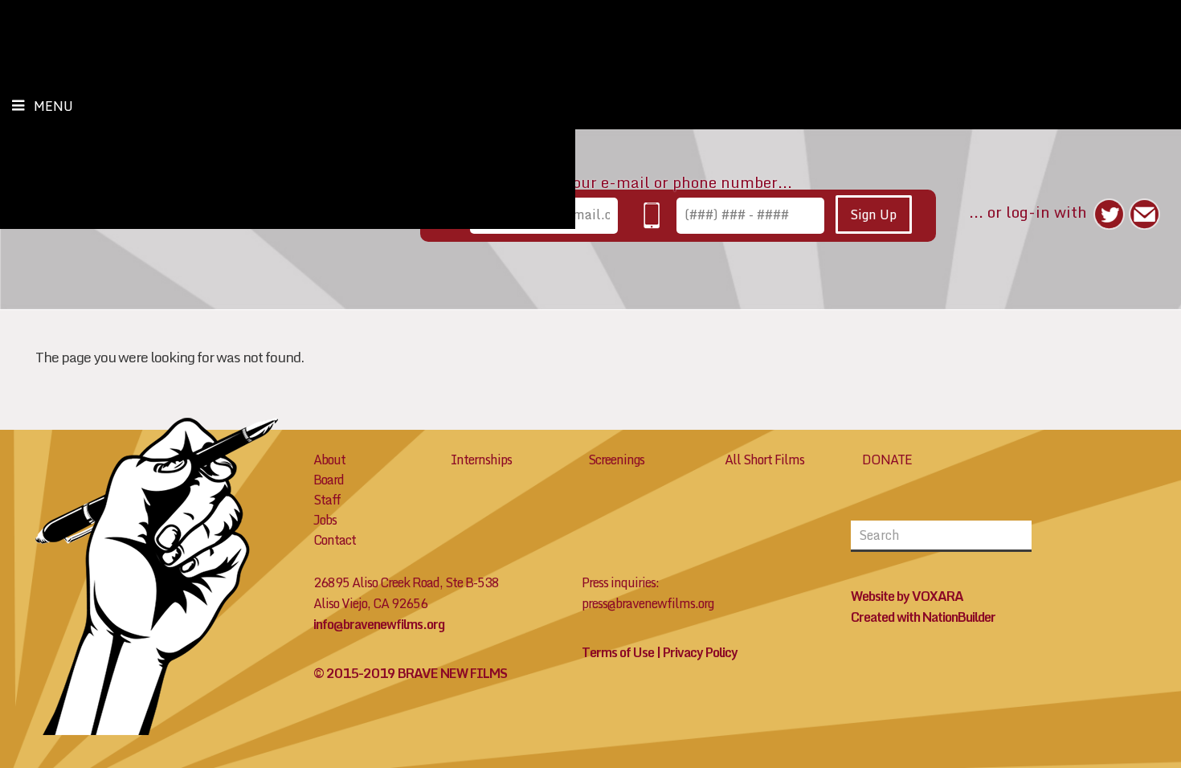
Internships (481, 459)
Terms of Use (618, 652)
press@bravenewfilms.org (647, 603)
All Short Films (764, 459)
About (329, 459)
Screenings (616, 459)
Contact (334, 539)
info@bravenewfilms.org (378, 624)
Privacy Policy (700, 652)
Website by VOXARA (907, 596)
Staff (327, 499)
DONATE (887, 459)
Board (328, 479)
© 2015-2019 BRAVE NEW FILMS (410, 673)
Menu (53, 106)
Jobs (325, 519)
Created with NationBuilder (923, 617)
